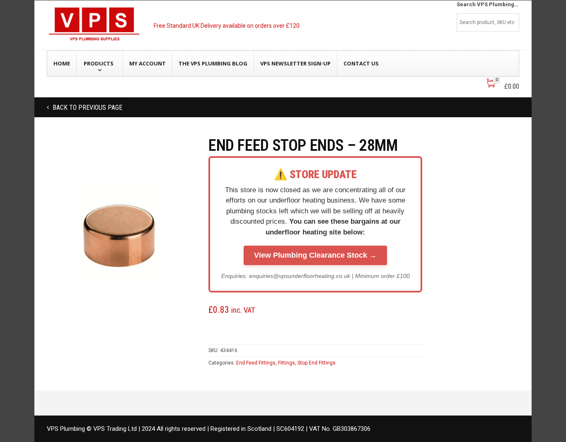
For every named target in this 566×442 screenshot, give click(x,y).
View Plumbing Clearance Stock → (315, 255)
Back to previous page (86, 107)
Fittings (286, 363)
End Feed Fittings (256, 363)
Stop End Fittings (317, 363)
